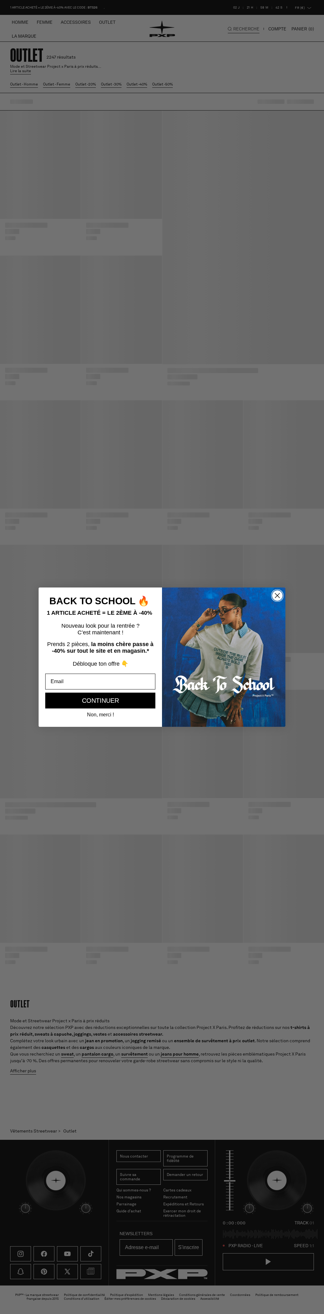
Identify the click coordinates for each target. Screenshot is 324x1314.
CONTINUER (100, 700)
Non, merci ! (100, 714)
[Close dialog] (277, 595)
